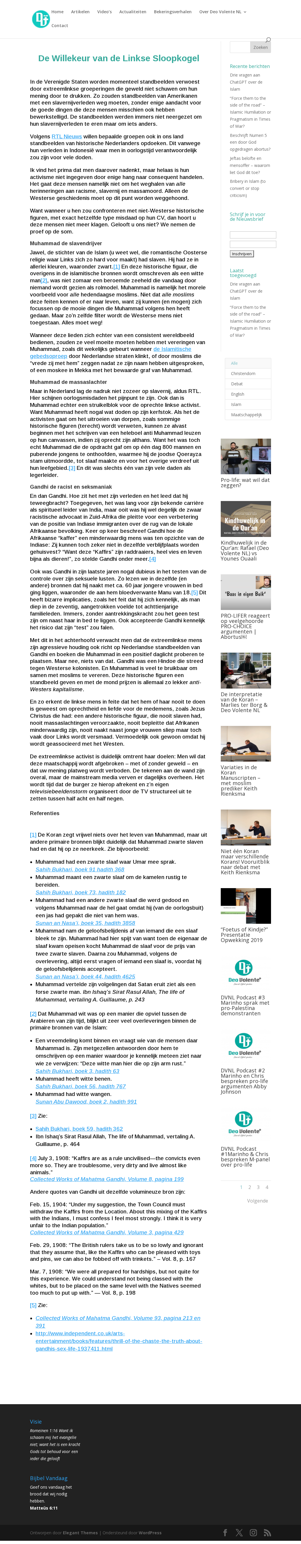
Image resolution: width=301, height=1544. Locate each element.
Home (57, 12)
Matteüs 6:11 (44, 1508)
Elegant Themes (80, 1532)
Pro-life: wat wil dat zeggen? (245, 482)
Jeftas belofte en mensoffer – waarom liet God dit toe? (250, 165)
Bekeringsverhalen (173, 12)
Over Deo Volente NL (220, 12)
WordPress (150, 1532)
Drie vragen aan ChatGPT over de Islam (246, 82)
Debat (237, 384)
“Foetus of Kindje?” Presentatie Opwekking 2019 (244, 934)
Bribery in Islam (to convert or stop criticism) (248, 188)
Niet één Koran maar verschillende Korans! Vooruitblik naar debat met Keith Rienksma (245, 862)
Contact (59, 26)
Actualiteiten (132, 12)
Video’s (104, 12)
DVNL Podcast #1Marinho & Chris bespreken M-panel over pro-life (245, 1156)
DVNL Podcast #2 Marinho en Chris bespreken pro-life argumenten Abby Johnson (244, 1081)
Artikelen (80, 12)
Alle (234, 363)
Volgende (257, 1201)
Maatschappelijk (246, 414)
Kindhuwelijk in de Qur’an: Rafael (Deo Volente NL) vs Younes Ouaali (245, 550)
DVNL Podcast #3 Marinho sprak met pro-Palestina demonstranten (245, 1005)
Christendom (243, 373)
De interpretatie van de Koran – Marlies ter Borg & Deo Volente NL (244, 702)
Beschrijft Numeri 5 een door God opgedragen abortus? (250, 142)
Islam (236, 404)
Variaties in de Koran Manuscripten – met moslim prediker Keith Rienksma (240, 780)
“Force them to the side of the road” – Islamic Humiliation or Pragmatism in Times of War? (250, 112)
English (237, 394)
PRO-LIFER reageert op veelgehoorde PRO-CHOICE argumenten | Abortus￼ (245, 626)
